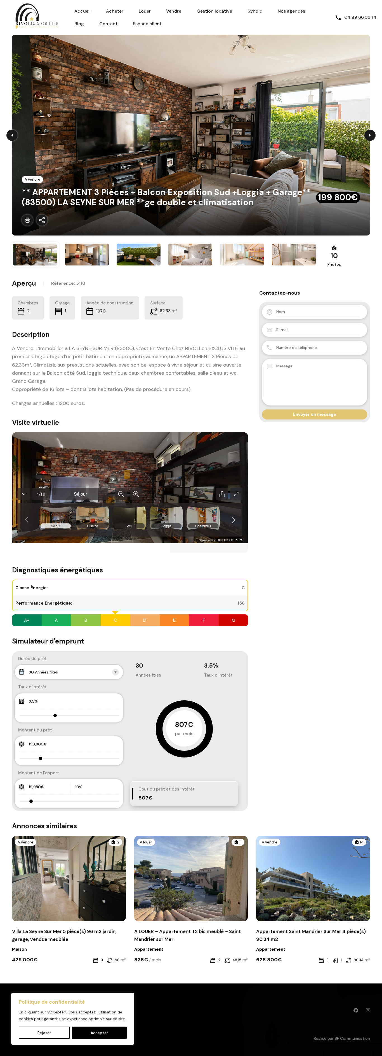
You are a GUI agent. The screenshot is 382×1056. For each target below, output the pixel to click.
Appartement (148, 949)
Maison (19, 949)
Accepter (99, 1032)
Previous (12, 135)
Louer (145, 11)
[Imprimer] (27, 220)
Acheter (114, 11)
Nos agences (291, 11)
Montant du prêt (35, 730)
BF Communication (352, 1038)
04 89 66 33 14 (360, 17)
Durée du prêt (32, 658)
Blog (79, 24)
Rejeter (44, 1032)
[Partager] (42, 220)
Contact (108, 24)
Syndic (254, 11)
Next (370, 135)
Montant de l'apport (38, 773)
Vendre (173, 11)
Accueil (82, 11)
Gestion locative (214, 11)
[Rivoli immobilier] (34, 17)
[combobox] (69, 672)
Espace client (147, 24)
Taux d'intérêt (32, 687)
